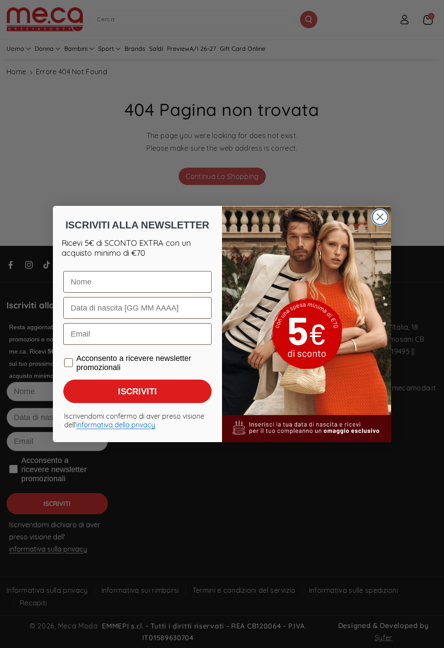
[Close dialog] (380, 217)
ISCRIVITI (137, 391)
